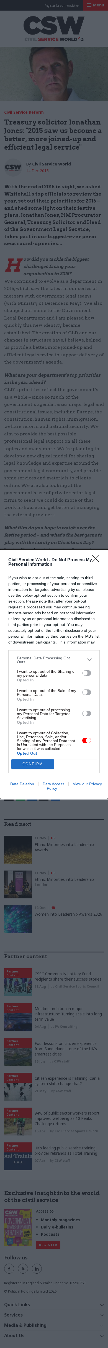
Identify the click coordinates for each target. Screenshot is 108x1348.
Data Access (53, 784)
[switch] (86, 673)
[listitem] (54, 660)
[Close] (97, 560)
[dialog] (54, 674)
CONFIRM (32, 764)
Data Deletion (22, 784)
